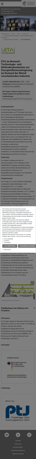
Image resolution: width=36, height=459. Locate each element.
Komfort (6, 240)
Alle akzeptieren (9, 246)
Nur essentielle (8, 239)
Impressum (7, 249)
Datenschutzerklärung (24, 236)
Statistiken (7, 242)
